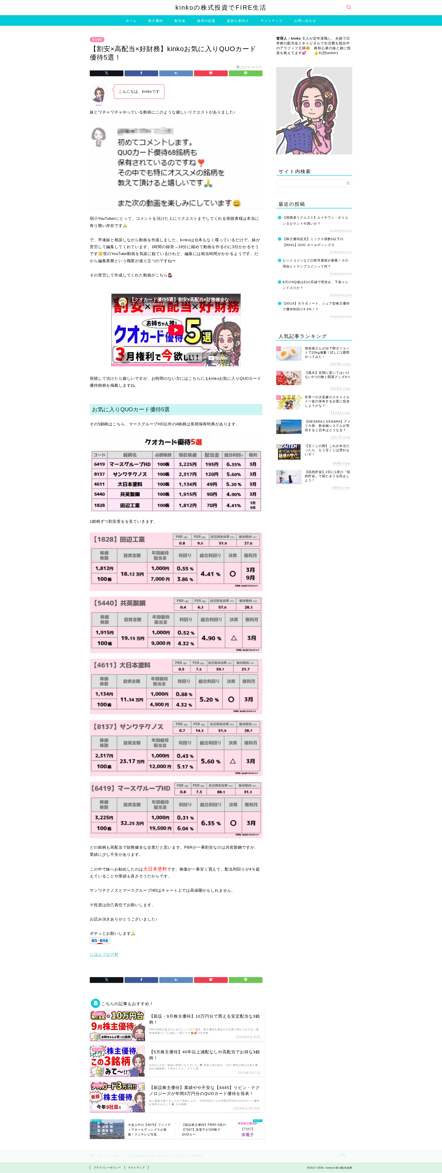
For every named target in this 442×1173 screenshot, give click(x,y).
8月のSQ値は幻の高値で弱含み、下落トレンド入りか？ (316, 285)
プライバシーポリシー (107, 1167)
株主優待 (155, 21)
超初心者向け (238, 21)
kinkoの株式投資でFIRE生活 (221, 7)
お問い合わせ (305, 21)
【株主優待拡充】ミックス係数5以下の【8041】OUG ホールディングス (313, 242)
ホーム (131, 21)
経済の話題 (206, 21)
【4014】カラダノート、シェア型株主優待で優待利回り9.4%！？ (316, 306)
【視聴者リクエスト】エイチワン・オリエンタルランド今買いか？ (315, 220)
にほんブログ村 (104, 954)
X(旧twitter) (328, 53)
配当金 (180, 21)
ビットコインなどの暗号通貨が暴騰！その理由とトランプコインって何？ (315, 263)
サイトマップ (272, 21)
